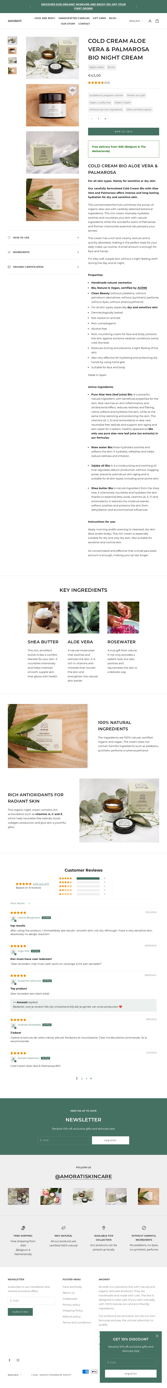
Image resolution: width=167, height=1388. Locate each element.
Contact (84, 23)
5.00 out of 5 (41, 883)
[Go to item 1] (12, 40)
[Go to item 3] (12, 60)
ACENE (142, 287)
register (130, 1373)
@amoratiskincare (83, 1176)
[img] (18, 912)
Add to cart (124, 131)
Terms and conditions (77, 1322)
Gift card (99, 18)
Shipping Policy (73, 1310)
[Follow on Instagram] (18, 1360)
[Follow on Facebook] (9, 1360)
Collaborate (70, 1298)
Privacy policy (71, 1304)
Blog (112, 18)
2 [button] (82, 1078)
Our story (68, 23)
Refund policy (72, 1316)
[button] (96, 82)
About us (69, 1292)
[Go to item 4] (12, 71)
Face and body (45, 18)
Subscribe (20, 1311)
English (134, 20)
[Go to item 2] (12, 50)
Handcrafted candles (74, 18)
